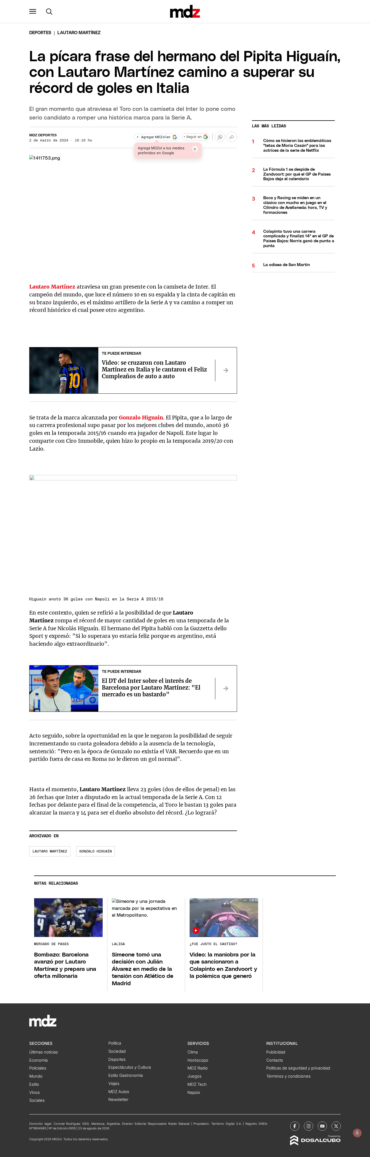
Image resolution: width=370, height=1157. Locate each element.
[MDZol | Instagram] (308, 1126)
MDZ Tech (197, 1084)
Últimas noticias (43, 1052)
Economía (38, 1060)
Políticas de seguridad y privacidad (298, 1068)
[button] (32, 11)
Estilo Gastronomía (125, 1075)
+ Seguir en (193, 137)
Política (114, 1043)
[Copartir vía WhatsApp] (220, 137)
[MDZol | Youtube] (322, 1126)
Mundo (36, 1076)
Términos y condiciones (288, 1076)
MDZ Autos (118, 1091)
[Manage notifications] (357, 1133)
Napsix (193, 1092)
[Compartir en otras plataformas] (231, 137)
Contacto (274, 1060)
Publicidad (275, 1052)
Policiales (37, 1068)
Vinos (34, 1092)
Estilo (34, 1084)
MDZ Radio (197, 1068)
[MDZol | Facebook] (294, 1126)
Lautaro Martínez (50, 851)
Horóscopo (197, 1060)
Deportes (40, 33)
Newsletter (118, 1099)
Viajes (113, 1083)
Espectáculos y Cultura (129, 1067)
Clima (192, 1052)
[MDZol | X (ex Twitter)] (336, 1126)
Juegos (194, 1076)
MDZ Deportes (43, 135)
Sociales (37, 1100)
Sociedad (117, 1051)
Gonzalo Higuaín (95, 851)
